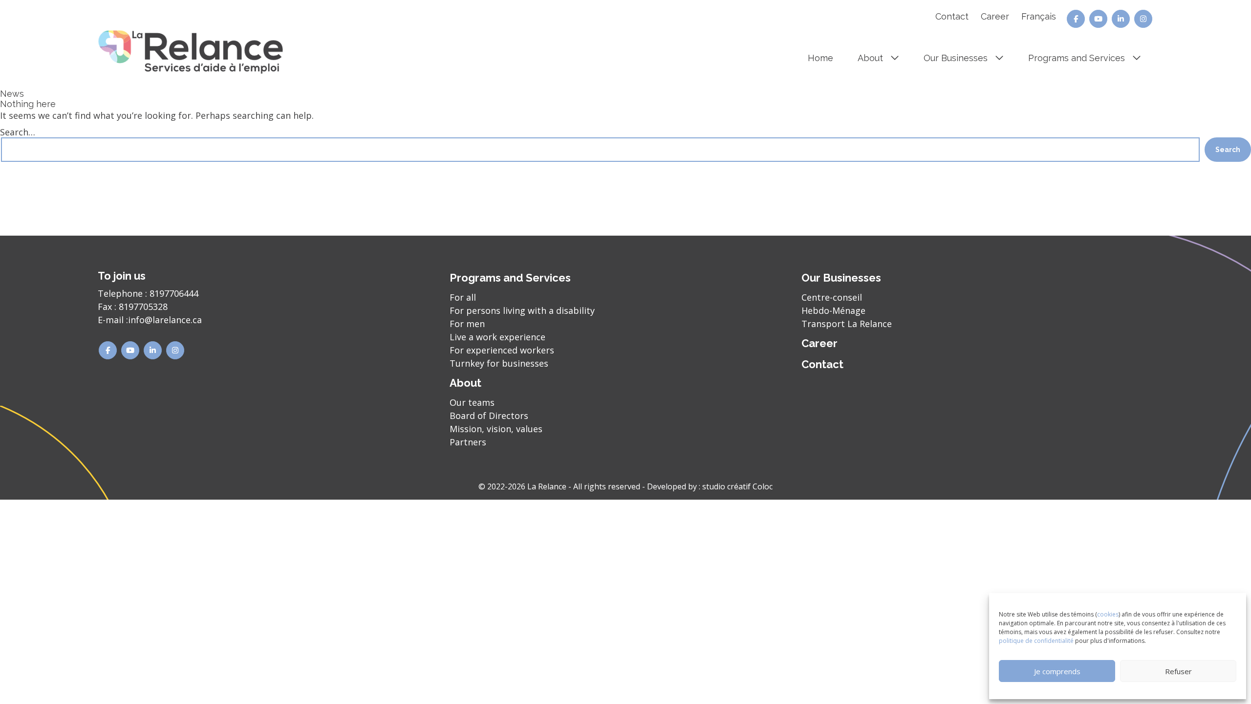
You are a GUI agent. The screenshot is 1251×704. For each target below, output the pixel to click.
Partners (468, 442)
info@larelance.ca (165, 320)
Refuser (1178, 671)
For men (467, 324)
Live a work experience (497, 337)
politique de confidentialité (1036, 641)
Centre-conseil (831, 297)
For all (463, 297)
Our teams (472, 402)
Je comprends (1057, 671)
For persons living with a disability (522, 310)
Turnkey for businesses (499, 363)
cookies (1108, 614)
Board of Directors (489, 415)
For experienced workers (502, 350)
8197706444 (174, 293)
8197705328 (143, 306)
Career (995, 16)
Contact (952, 16)
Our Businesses (956, 58)
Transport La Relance (846, 324)
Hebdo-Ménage (833, 310)
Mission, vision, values (496, 429)
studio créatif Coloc (737, 486)
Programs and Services (1076, 58)
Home (820, 58)
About (870, 58)
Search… (17, 132)
